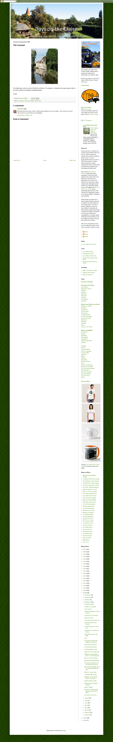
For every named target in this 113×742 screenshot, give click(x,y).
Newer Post (17, 160)
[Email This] (32, 98)
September (88, 602)
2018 (84, 568)
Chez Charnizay (87, 535)
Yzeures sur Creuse (86, 326)
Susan (86, 236)
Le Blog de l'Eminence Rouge (91, 479)
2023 (84, 556)
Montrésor (84, 320)
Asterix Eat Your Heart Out (91, 651)
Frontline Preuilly (89, 604)
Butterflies (84, 335)
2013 (84, 580)
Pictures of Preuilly (87, 281)
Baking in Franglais (88, 512)
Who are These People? (91, 658)
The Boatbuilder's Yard (90, 649)
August (87, 698)
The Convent (88, 609)
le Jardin (83, 297)
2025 (84, 552)
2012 (84, 583)
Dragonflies (84, 339)
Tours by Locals (86, 107)
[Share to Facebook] (37, 98)
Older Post (72, 160)
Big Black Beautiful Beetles (91, 660)
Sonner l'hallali (88, 687)
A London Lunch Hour (90, 695)
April (86, 707)
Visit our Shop (85, 381)
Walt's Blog (86, 540)
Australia (83, 346)
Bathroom (84, 295)
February (87, 712)
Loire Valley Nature (88, 251)
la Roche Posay (85, 314)
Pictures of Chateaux (87, 365)
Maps (82, 356)
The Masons (84, 299)
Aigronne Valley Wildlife (89, 500)
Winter (83, 377)
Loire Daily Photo (87, 527)
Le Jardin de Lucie (88, 523)
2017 (84, 571)
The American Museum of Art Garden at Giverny (91, 663)
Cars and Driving (86, 373)
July (86, 700)
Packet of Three (85, 361)
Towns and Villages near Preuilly (32, 100)
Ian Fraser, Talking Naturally (90, 487)
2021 (84, 561)
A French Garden (87, 525)
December (88, 595)
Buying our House (86, 288)
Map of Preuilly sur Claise (90, 270)
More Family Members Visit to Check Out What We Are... (92, 668)
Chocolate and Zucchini (89, 502)
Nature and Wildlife (87, 330)
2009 (84, 590)
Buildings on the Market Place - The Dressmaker (91, 654)
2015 (84, 576)
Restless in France (88, 519)
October (87, 599)
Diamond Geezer (87, 531)
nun (53, 88)
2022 (84, 559)
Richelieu (83, 321)
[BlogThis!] (33, 98)
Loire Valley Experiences (89, 493)
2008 (84, 593)
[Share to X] (35, 98)
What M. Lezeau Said (90, 672)
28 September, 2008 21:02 (24, 115)
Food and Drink (85, 349)
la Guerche (84, 313)
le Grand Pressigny (86, 316)
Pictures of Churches (87, 366)
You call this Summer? (90, 644)
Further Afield (85, 352)
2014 (84, 578)
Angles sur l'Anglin (86, 306)
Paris (82, 363)
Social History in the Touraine (91, 481)
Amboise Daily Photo (88, 506)
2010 (84, 588)
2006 (84, 720)
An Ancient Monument (90, 647)
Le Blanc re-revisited (90, 606)
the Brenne (21, 100)
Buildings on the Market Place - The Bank (90, 677)
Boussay (83, 307)
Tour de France (85, 375)
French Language (86, 351)
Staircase (83, 301)
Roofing (83, 292)
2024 (84, 554)
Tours (82, 325)
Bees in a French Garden (90, 491)
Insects (83, 333)
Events (83, 347)
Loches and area (86, 318)
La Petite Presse (87, 533)
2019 (84, 566)
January (87, 715)
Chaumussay (85, 311)
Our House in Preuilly (87, 285)
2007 (84, 718)
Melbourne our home (89, 510)
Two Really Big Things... (91, 674)
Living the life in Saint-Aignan (91, 483)
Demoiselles (84, 337)
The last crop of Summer (91, 615)
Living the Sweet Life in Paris (91, 485)
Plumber (83, 290)
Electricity (84, 294)
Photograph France (88, 253)
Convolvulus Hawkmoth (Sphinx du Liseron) (90, 641)
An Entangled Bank (88, 516)
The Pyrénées (85, 370)
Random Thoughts (86, 372)
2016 (84, 573)
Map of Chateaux (87, 274)
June (86, 703)
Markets (83, 358)
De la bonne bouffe (88, 521)
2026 (84, 549)
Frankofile (20, 109)
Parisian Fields (87, 537)
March (87, 710)
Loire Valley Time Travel (89, 244)
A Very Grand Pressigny (89, 497)
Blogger (64, 730)
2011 (84, 585)
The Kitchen (84, 287)
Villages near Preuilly (88, 272)
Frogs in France (88, 618)
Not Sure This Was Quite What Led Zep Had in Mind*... (91, 691)
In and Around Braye (88, 508)
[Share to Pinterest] (38, 98)
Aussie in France (87, 529)
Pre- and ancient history (88, 368)
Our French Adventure (89, 504)
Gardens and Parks (86, 340)
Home (45, 160)
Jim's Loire (86, 542)
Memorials (84, 359)
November (88, 597)
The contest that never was (91, 620)
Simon (86, 231)
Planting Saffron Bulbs (90, 681)
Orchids (83, 342)
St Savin (83, 323)
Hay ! (85, 638)
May (86, 705)
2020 (84, 564)
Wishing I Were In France (90, 489)
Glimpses (83, 354)
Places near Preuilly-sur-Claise (90, 304)
